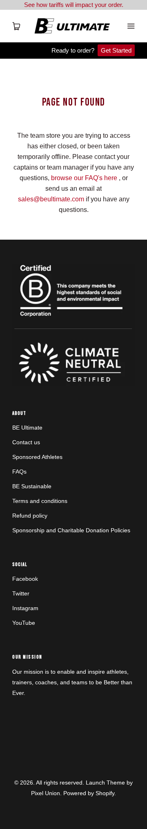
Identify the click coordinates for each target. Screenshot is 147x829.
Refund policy (29, 515)
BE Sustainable (31, 486)
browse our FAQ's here (84, 177)
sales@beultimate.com (51, 199)
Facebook (25, 578)
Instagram (25, 608)
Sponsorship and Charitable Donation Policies (71, 530)
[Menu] (130, 26)
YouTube (23, 623)
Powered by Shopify (88, 793)
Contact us (26, 442)
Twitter (20, 593)
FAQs (19, 471)
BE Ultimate (27, 427)
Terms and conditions (39, 501)
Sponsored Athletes (37, 457)
